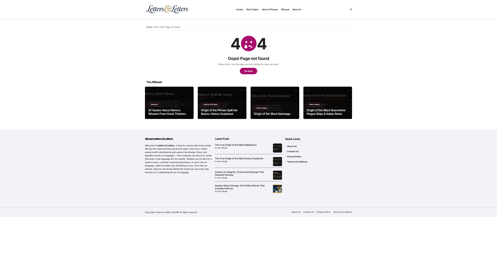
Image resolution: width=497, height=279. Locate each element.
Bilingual (285, 9)
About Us (297, 9)
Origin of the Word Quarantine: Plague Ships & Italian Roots (326, 112)
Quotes (239, 9)
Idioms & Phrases (270, 9)
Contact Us (293, 151)
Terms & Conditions (297, 161)
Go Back (248, 71)
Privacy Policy (294, 156)
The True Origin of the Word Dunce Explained (239, 158)
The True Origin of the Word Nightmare (236, 145)
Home (149, 27)
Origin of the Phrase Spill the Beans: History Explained (219, 112)
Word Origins (252, 9)
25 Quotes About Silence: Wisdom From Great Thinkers (167, 112)
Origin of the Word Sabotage (272, 113)
